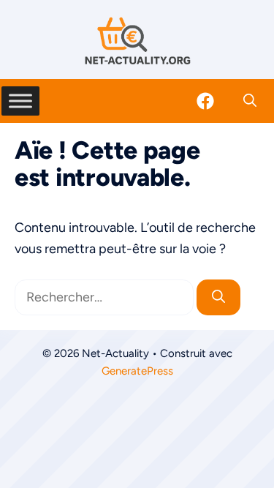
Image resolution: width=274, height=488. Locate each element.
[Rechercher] (218, 297)
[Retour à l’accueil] (137, 40)
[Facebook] (205, 101)
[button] (250, 101)
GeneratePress (137, 371)
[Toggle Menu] (20, 101)
